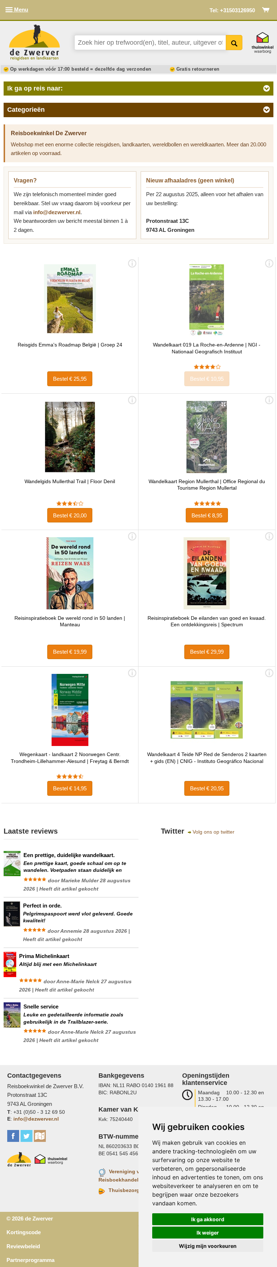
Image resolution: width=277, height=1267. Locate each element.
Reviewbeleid (23, 1246)
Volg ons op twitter (213, 832)
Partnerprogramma (30, 1260)
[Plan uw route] (40, 1136)
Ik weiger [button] (208, 1233)
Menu (20, 9)
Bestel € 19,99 (70, 652)
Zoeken (234, 42)
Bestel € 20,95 (207, 788)
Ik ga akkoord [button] (207, 1219)
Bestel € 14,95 (70, 788)
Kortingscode (23, 1232)
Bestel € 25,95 (70, 379)
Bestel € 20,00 (70, 515)
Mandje (266, 9)
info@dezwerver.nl (56, 212)
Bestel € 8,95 (207, 515)
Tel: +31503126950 (232, 10)
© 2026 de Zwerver (29, 1218)
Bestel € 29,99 (207, 652)
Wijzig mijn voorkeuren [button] (208, 1246)
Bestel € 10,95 (207, 379)
